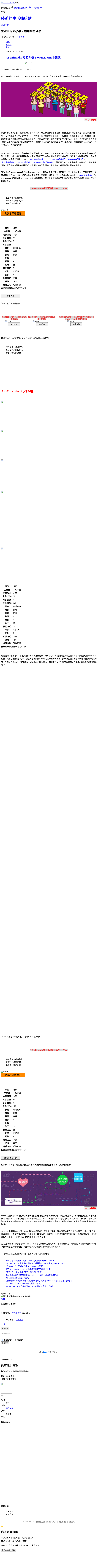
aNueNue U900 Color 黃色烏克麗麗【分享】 (24, 1284)
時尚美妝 (20, 37)
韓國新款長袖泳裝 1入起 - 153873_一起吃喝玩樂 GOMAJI (30, 1261)
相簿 (8, 42)
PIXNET (31, 1522)
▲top (3, 1324)
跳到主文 (5, 25)
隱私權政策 (62, 1522)
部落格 (8, 45)
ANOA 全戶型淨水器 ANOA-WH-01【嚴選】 (25, 1272)
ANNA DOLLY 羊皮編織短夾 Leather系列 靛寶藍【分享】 (30, 1286)
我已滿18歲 (6, 1550)
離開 (13, 1550)
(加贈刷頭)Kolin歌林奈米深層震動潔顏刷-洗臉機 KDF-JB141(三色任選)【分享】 (39, 1281)
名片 (8, 47)
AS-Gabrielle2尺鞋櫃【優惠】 (18, 1278)
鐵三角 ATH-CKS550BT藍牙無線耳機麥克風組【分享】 (29, 1269)
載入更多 (5, 1328)
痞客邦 (14, 1313)
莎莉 (3, 1299)
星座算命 (19, 1320)
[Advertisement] (49, 1462)
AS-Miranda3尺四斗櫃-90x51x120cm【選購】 (34, 57)
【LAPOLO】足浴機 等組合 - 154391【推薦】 (25, 1266)
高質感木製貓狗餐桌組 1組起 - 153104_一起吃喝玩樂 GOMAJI (32, 1275)
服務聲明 (72, 1522)
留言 (20, 1313)
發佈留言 (5, 1343)
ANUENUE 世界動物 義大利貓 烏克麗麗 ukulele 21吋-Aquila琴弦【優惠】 (36, 1263)
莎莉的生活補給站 (16, 18)
